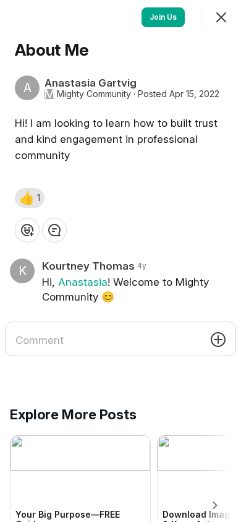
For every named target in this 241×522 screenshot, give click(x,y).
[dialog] (120, 261)
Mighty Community (94, 94)
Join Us (163, 17)
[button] (29, 198)
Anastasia (83, 282)
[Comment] (54, 230)
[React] (27, 230)
